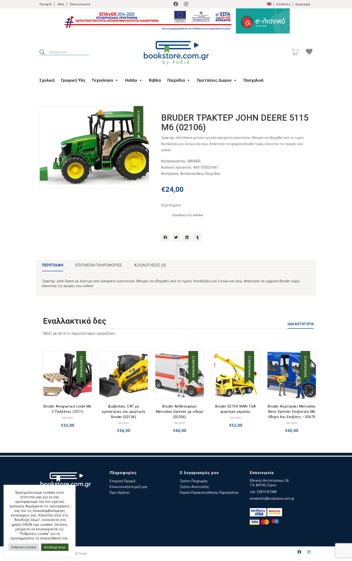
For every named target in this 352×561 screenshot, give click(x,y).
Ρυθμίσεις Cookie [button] (23, 547)
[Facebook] (175, 4)
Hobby (131, 80)
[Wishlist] (309, 52)
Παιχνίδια (176, 80)
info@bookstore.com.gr (277, 498)
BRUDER (194, 161)
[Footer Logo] (65, 482)
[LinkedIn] (187, 237)
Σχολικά (47, 80)
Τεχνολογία (102, 80)
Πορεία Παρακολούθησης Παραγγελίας (209, 492)
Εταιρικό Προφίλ (123, 481)
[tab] (52, 265)
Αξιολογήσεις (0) (150, 265)
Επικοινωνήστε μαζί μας (129, 487)
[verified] (258, 512)
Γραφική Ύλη (73, 80)
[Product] (67, 375)
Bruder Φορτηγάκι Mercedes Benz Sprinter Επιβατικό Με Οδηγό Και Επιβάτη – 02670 (292, 411)
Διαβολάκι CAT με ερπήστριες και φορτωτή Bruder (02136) (123, 411)
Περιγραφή (52, 265)
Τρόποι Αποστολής (194, 487)
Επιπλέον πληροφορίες (98, 265)
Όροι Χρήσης (120, 492)
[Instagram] (186, 4)
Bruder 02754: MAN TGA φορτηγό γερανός (235, 409)
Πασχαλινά (253, 80)
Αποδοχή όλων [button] (55, 547)
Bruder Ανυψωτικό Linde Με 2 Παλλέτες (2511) (67, 409)
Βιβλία (155, 80)
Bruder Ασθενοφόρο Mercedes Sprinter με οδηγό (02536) (180, 411)
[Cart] (295, 52)
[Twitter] (176, 237)
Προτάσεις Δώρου (214, 80)
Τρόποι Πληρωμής (194, 481)
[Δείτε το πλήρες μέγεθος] (47, 113)
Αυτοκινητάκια (192, 174)
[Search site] (42, 53)
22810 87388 (267, 492)
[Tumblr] (197, 237)
